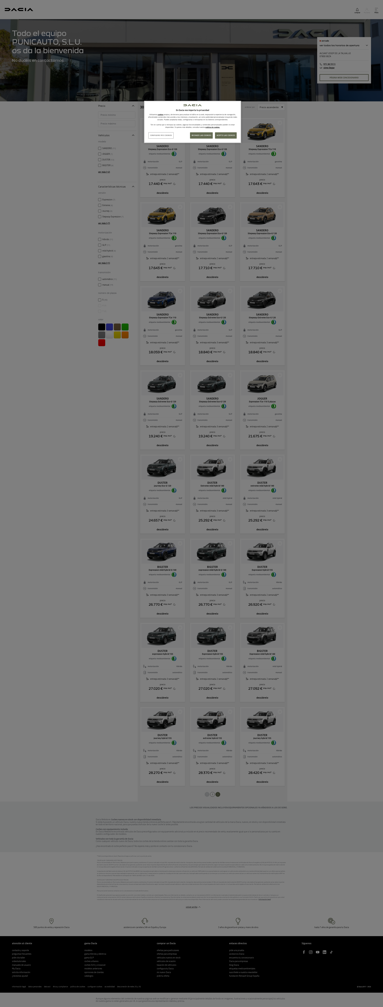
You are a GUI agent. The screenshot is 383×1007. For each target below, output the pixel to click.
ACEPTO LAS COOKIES (226, 135)
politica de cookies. (212, 127)
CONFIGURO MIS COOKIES (161, 135)
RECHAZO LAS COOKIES (201, 135)
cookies (160, 114)
